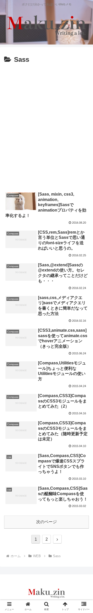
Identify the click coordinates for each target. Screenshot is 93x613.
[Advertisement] (46, 129)
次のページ (46, 522)
